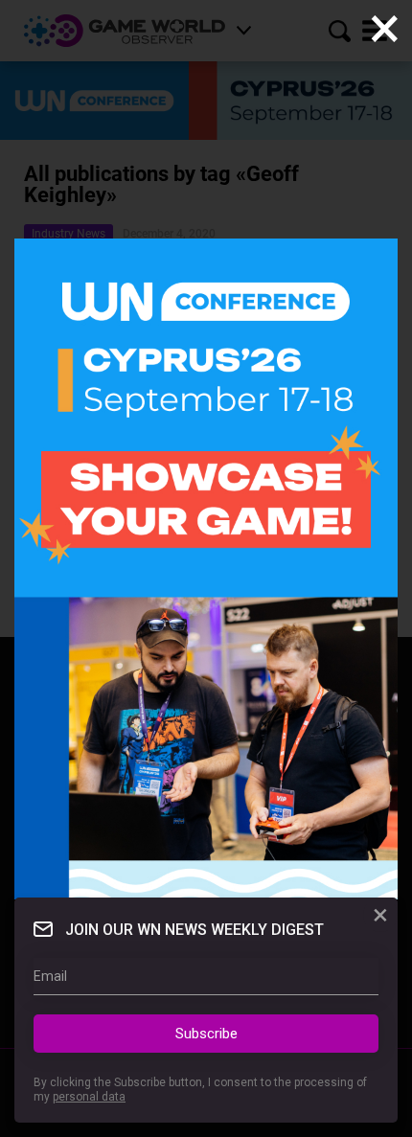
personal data (89, 1096)
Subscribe (206, 1033)
